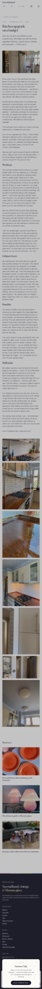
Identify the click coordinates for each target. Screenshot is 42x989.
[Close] (36, 962)
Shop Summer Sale (21, 983)
